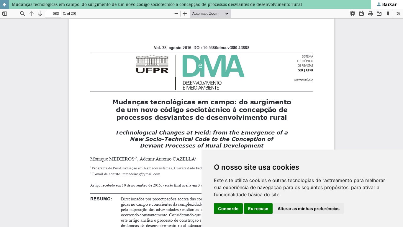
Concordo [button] (228, 208)
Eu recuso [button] (258, 208)
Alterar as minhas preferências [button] (309, 208)
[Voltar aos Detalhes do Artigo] (4, 4)
